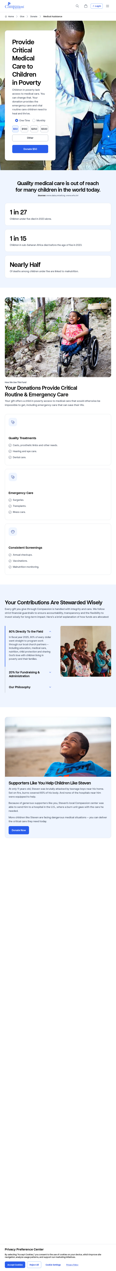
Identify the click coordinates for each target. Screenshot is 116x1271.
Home (11, 16)
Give (22, 16)
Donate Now (19, 830)
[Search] (77, 6)
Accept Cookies (15, 1264)
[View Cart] (85, 6)
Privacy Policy (72, 1265)
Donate (33, 16)
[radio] (16, 120)
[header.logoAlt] (14, 8)
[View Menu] (107, 6)
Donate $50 (30, 149)
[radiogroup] (30, 120)
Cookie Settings (53, 1264)
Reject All (34, 1264)
